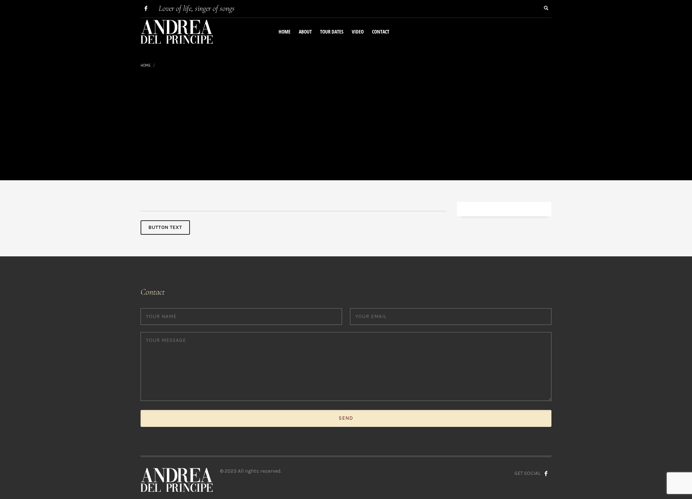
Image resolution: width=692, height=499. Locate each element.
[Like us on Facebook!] (546, 473)
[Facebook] (146, 8)
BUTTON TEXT (165, 227)
